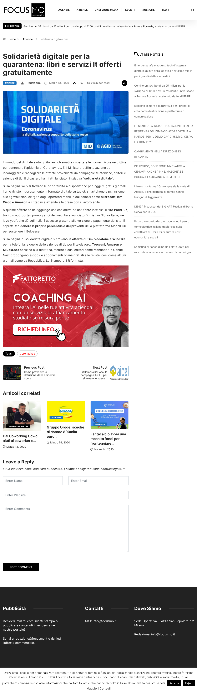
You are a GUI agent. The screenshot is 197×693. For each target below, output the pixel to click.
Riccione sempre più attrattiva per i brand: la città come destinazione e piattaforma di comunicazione (162, 111)
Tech (165, 9)
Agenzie (64, 9)
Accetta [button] (174, 683)
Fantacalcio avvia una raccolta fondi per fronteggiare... (108, 438)
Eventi (130, 9)
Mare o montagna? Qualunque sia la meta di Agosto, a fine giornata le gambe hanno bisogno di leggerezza (161, 192)
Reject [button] (189, 683)
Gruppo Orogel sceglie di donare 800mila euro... (65, 431)
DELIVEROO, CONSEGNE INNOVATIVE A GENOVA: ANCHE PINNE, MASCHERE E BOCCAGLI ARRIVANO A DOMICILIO (159, 172)
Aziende (82, 9)
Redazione (34, 82)
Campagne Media (106, 9)
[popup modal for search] (192, 10)
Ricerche (148, 9)
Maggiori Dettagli (99, 688)
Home (12, 39)
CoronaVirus (27, 353)
